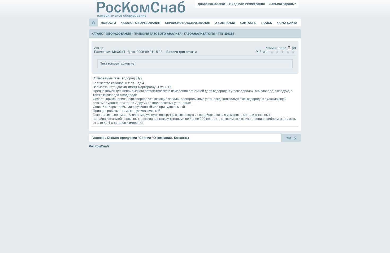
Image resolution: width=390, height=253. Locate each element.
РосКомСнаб (99, 146)
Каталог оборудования (140, 22)
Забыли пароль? (282, 4)
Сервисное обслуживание (187, 22)
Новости (108, 22)
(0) (293, 48)
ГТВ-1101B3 (226, 33)
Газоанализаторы (199, 33)
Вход (233, 4)
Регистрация (255, 4)
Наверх (291, 138)
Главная (98, 138)
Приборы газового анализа (157, 33)
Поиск (266, 22)
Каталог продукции (122, 138)
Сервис (145, 138)
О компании (225, 22)
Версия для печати (181, 52)
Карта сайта (287, 22)
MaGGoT (118, 52)
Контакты (248, 22)
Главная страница (93, 23)
